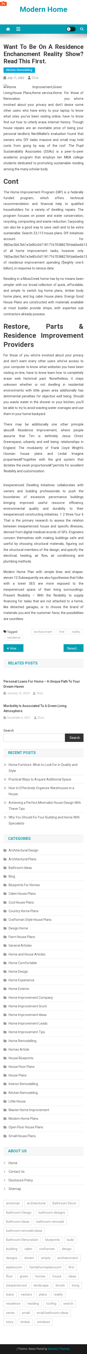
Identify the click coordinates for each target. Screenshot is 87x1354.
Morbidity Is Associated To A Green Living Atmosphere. (35, 708)
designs (11, 1258)
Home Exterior (19, 989)
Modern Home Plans (23, 1118)
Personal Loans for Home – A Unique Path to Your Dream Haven (41, 684)
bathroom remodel (50, 1221)
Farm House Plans (22, 937)
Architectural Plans (22, 859)
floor (9, 1276)
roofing (51, 1303)
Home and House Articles (27, 954)
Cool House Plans (21, 902)
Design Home (18, 928)
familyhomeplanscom (45, 1267)
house (56, 1276)
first (61, 631)
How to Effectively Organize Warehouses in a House (41, 791)
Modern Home (43, 9)
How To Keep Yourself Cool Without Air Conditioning (16, 648)
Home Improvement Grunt (28, 1006)
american (13, 1203)
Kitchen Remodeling (19, 70)
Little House (17, 1101)
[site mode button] (71, 29)
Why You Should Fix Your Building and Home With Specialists (44, 820)
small (26, 1313)
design (66, 1249)
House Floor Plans (22, 1067)
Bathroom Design (19, 1212)
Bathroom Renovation (22, 1240)
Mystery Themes (59, 1349)
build (70, 1240)
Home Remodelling (22, 1041)
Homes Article (19, 1049)
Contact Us (17, 1171)
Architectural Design (23, 850)
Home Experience (21, 980)
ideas (72, 1276)
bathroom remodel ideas (24, 1231)
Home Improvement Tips (27, 1032)
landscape (41, 1285)
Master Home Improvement (29, 1110)
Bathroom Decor (64, 1203)
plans (43, 1294)
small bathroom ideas (52, 1313)
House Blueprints (21, 1058)
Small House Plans (22, 1136)
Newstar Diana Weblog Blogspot (75, 648)
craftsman (47, 1249)
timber (25, 1322)
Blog (12, 876)
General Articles (20, 945)
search (68, 1303)
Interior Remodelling (23, 1084)
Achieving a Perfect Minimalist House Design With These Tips (45, 806)
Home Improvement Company (31, 997)
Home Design (18, 971)
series (10, 1313)
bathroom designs (52, 1212)
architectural (36, 1203)
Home (13, 1163)
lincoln (60, 1285)
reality (76, 631)
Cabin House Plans (22, 893)
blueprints (52, 1240)
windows (43, 1322)
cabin (28, 1249)
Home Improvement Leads (28, 1023)
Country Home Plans (24, 911)
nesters (26, 1294)
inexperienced (16, 1285)
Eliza (35, 78)
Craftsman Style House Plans (30, 920)
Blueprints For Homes (24, 885)
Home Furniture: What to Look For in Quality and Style (43, 768)
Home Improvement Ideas (28, 1015)
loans (10, 1294)
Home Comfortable (23, 963)
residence (13, 637)
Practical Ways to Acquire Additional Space (40, 779)
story (9, 1322)
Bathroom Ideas (20, 868)
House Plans (18, 1075)
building (11, 1249)
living (75, 1285)
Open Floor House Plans (26, 1127)
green (24, 1276)
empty (46, 1258)
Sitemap (15, 1189)
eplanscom (14, 1267)
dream (29, 1258)
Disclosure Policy (21, 1180)
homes (40, 1276)
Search (8, 730)
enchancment (43, 631)
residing (33, 1303)
